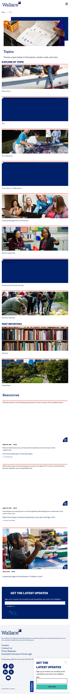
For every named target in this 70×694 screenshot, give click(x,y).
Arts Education (8, 457)
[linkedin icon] (5, 672)
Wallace (3, 12)
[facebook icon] (5, 666)
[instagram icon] (11, 666)
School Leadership (9, 520)
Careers (5, 645)
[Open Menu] (66, 4)
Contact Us (6, 648)
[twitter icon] (11, 672)
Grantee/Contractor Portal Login (16, 654)
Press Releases (8, 651)
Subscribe (52, 687)
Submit (10, 606)
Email (37, 677)
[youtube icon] (8, 677)
